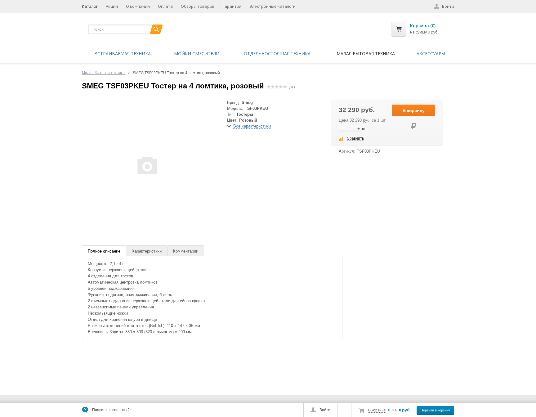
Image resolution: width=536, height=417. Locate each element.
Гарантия (232, 6)
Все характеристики (252, 126)
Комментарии (185, 251)
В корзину (414, 110)
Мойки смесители (196, 53)
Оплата (165, 6)
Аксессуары (431, 53)
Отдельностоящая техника (277, 53)
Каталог (90, 6)
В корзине (377, 410)
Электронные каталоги (272, 6)
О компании (138, 6)
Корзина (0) (423, 26)
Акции (112, 6)
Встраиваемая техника (122, 53)
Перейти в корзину (435, 410)
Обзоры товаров (198, 6)
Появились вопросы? (111, 410)
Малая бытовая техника (366, 53)
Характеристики (147, 251)
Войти (324, 410)
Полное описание (104, 251)
